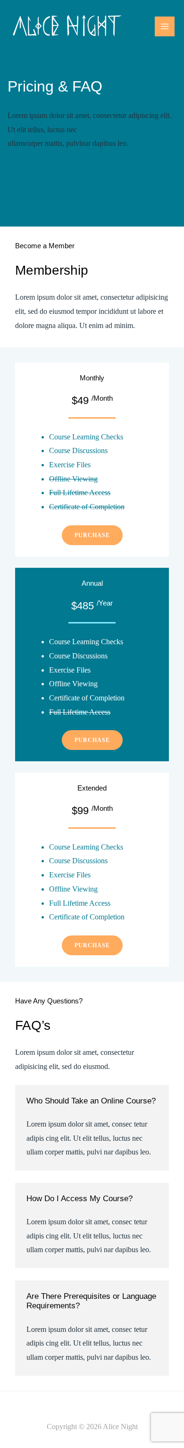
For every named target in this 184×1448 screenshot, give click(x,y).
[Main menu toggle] (165, 26)
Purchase (92, 535)
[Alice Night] (67, 26)
